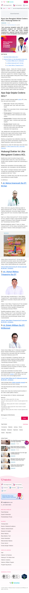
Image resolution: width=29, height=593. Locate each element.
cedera (20, 99)
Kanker (3, 432)
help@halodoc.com (6, 502)
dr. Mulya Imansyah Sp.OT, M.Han (14, 63)
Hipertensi (15, 429)
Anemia (21, 429)
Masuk (25, 1)
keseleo (12, 374)
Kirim (24, 418)
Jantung (15, 427)
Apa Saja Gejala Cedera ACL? (11, 57)
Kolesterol (9, 429)
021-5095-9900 (6, 504)
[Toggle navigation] (2, 2)
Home (4, 8)
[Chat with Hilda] (27, 443)
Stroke (20, 427)
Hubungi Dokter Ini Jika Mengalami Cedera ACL (15, 59)
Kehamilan (3, 429)
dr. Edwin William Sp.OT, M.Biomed (15, 60)
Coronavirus (4, 427)
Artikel (9, 8)
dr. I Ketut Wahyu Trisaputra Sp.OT (15, 65)
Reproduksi (8, 432)
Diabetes (10, 427)
